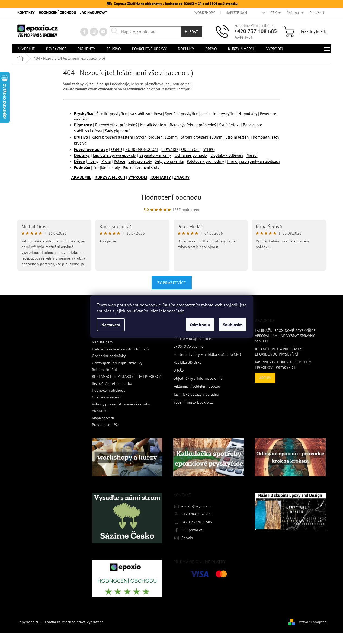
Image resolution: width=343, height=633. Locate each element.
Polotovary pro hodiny (205, 161)
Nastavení (110, 324)
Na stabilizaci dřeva (146, 113)
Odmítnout (200, 324)
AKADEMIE (81, 177)
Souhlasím (232, 324)
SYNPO (209, 149)
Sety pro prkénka (169, 161)
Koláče (119, 161)
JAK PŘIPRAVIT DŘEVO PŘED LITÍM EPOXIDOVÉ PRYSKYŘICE (283, 365)
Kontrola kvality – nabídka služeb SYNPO (207, 354)
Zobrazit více (171, 282)
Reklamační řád (104, 369)
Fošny (92, 161)
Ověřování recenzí (107, 397)
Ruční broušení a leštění (112, 137)
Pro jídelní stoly (106, 167)
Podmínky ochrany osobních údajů (120, 349)
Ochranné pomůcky (191, 155)
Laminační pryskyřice (218, 113)
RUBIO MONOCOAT (141, 149)
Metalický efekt (153, 124)
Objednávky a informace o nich (199, 378)
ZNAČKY (182, 177)
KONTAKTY (26, 12)
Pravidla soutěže (105, 424)
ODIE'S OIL (190, 149)
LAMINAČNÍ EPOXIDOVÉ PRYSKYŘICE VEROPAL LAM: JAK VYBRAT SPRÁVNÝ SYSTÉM (285, 336)
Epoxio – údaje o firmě (192, 338)
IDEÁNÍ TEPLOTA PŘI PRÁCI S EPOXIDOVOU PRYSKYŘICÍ (278, 352)
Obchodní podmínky (109, 355)
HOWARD (170, 149)
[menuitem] (26, 48)
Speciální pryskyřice (181, 113)
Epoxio (187, 537)
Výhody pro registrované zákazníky (121, 404)
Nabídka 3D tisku (187, 362)
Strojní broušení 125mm (157, 137)
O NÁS (178, 370)
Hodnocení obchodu (171, 197)
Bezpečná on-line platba (112, 383)
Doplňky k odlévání (227, 155)
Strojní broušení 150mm (201, 137)
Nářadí (252, 155)
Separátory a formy (155, 155)
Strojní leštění (238, 137)
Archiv (265, 377)
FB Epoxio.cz (191, 530)
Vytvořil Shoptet (312, 621)
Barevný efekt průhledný (116, 124)
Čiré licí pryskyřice (111, 113)
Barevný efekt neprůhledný (193, 124)
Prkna (106, 161)
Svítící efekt (229, 124)
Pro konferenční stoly (141, 167)
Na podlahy (247, 113)
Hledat (191, 31)
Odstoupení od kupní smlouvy (117, 362)
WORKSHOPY (204, 12)
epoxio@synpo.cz (196, 506)
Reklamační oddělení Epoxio (196, 386)
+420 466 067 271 (196, 513)
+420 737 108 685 (255, 31)
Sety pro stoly (140, 161)
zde (181, 311)
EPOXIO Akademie (188, 346)
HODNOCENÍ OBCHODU (57, 12)
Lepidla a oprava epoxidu (114, 155)
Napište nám (236, 12)
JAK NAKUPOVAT (93, 12)
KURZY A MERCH (110, 177)
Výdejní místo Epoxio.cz (193, 402)
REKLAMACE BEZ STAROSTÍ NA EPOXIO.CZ (126, 376)
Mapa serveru (103, 417)
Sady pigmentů (117, 130)
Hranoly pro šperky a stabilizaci (253, 161)
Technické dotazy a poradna (196, 394)
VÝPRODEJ (137, 177)
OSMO (116, 149)
